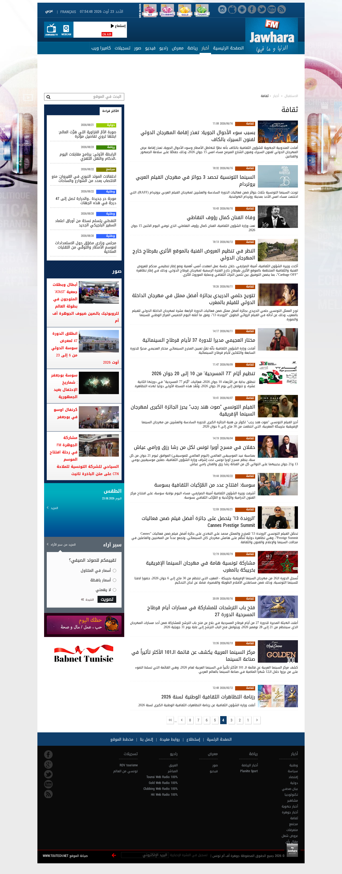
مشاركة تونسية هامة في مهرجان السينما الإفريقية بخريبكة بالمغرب (200, 566)
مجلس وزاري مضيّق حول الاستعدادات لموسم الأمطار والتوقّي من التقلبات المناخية (85, 247)
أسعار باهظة (100, 580)
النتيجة (90, 600)
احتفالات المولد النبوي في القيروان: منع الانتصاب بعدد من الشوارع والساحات (84, 178)
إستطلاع (192, 739)
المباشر (173, 771)
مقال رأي (291, 842)
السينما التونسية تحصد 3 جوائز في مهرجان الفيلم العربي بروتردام (195, 181)
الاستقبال (291, 96)
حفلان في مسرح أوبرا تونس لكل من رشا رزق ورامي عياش (194, 447)
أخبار (205, 48)
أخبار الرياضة (250, 765)
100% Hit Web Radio (164, 795)
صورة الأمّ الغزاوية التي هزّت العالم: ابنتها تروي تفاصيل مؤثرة (87, 134)
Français (68, 11)
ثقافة (250, 124)
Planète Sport (249, 771)
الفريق (173, 765)
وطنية (110, 192)
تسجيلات (122, 48)
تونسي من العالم (125, 771)
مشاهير (292, 800)
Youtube (48, 784)
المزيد (54, 508)
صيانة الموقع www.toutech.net (65, 856)
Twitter (48, 774)
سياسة (293, 771)
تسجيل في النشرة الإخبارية (188, 855)
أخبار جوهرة (290, 812)
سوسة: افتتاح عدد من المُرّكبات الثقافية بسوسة (204, 484)
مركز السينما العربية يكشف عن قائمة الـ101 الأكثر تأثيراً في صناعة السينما (193, 656)
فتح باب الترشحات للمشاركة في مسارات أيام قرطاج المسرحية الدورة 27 (201, 611)
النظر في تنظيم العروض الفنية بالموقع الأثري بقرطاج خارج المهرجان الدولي (194, 254)
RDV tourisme (129, 765)
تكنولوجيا (291, 795)
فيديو (150, 48)
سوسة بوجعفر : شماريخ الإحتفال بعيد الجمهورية (64, 386)
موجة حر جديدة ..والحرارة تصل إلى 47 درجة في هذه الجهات (86, 201)
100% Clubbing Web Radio (160, 789)
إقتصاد (293, 777)
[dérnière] (170, 720)
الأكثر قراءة (110, 111)
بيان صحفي (290, 789)
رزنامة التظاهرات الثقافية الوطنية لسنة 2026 (208, 696)
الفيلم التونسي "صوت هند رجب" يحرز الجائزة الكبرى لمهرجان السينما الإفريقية (193, 410)
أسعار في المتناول (96, 570)
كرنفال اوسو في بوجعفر (65, 413)
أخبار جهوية (290, 806)
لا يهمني (103, 589)
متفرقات (292, 830)
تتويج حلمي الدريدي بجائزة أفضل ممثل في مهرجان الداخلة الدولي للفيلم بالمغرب (193, 299)
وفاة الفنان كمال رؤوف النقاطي (221, 217)
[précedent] (257, 720)
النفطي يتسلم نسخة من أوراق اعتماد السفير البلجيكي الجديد (85, 223)
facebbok (48, 754)
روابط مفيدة (170, 739)
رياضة (192, 48)
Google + (48, 764)
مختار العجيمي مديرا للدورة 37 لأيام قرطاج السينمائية (198, 340)
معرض (178, 48)
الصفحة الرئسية (218, 739)
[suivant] (181, 720)
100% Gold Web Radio (163, 783)
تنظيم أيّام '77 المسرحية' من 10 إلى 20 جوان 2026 (203, 373)
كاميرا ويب (101, 48)
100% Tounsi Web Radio (162, 777)
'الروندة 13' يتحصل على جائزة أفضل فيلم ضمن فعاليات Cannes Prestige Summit (198, 522)
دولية (111, 125)
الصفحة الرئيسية (228, 48)
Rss (48, 794)
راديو (163, 48)
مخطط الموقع (121, 739)
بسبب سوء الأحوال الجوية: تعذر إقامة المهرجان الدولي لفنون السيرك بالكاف (198, 136)
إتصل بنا (146, 739)
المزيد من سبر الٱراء (63, 544)
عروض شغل (290, 836)
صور (137, 48)
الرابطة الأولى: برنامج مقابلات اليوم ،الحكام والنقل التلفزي (88, 156)
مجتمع (110, 170)
